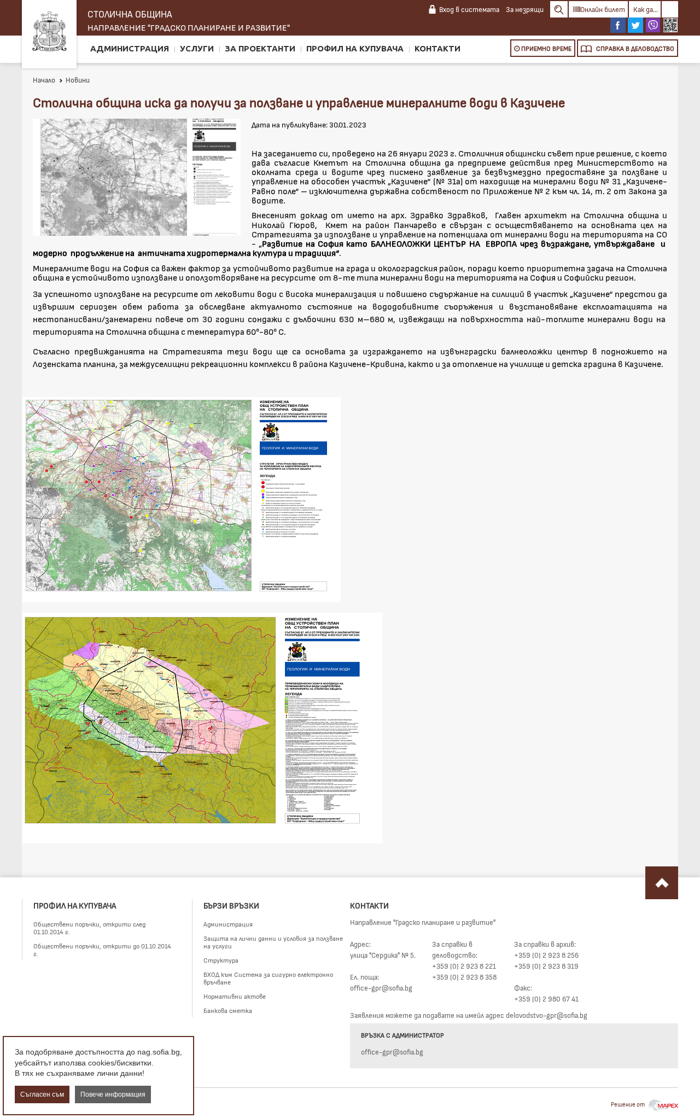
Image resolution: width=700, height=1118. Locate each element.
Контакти (437, 48)
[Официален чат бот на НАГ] (670, 25)
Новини (78, 79)
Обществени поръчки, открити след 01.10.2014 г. (89, 927)
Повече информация (112, 1094)
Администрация (129, 48)
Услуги (197, 48)
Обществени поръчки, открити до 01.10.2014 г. (102, 949)
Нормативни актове (234, 996)
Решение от (628, 1104)
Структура (220, 960)
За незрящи (525, 9)
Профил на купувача (355, 48)
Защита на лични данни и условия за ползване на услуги (273, 942)
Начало (44, 79)
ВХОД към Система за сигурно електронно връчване (268, 978)
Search (559, 9)
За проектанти (260, 48)
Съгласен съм (42, 1094)
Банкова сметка (227, 1010)
